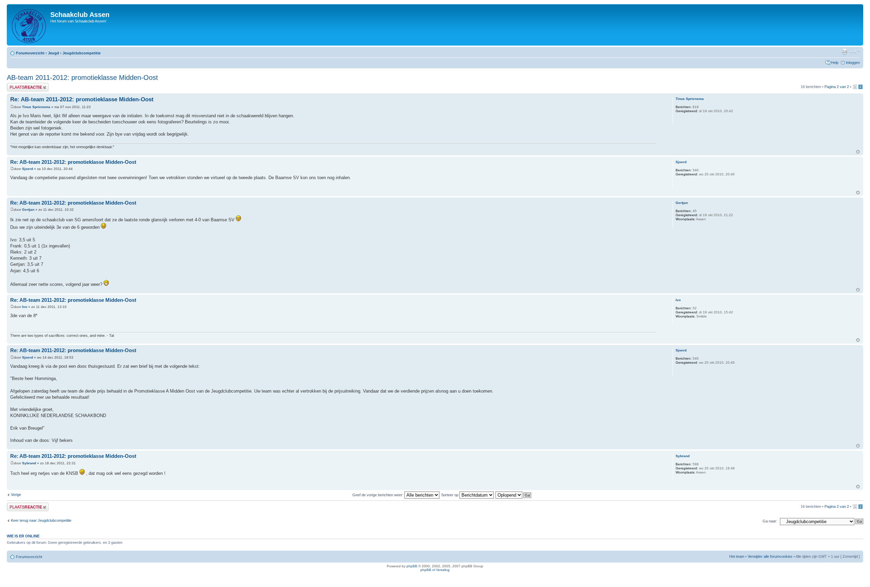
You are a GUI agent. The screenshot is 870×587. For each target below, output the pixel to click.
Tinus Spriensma (36, 107)
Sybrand (29, 463)
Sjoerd (27, 169)
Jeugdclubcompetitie (82, 53)
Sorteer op (450, 495)
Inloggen (853, 63)
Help (834, 63)
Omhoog (858, 152)
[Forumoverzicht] (29, 25)
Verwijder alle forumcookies (770, 556)
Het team (736, 556)
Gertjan (28, 209)
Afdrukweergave (844, 52)
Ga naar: (770, 521)
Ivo (24, 307)
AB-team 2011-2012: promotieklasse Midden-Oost (82, 77)
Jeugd (53, 53)
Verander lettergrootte (855, 52)
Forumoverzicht (30, 53)
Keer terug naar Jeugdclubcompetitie (41, 520)
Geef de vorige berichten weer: (378, 495)
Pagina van (836, 87)
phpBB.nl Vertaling (435, 570)
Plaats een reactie (21, 85)
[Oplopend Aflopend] (513, 495)
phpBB (411, 566)
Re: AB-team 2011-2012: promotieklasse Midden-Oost (82, 99)
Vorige (16, 495)
